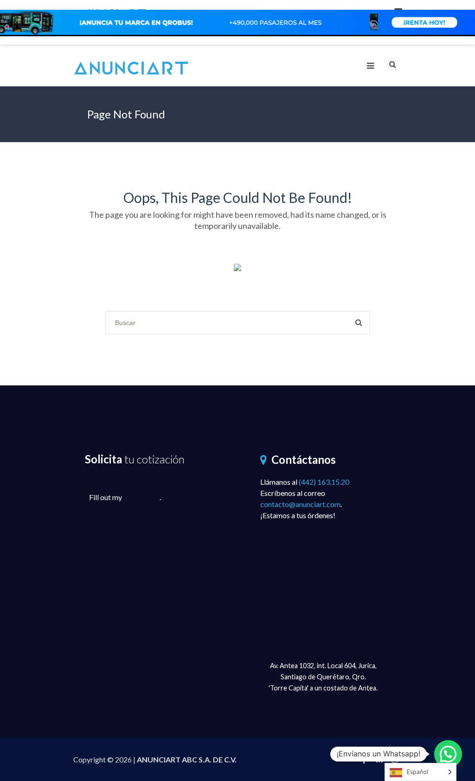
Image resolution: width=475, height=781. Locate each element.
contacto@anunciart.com (300, 504)
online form (141, 497)
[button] (448, 754)
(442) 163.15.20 (324, 481)
